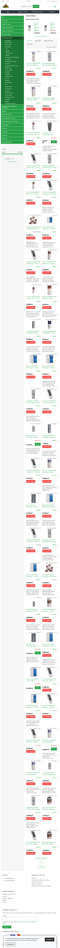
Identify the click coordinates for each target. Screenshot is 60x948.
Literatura (5, 135)
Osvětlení (5, 21)
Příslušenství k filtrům (11, 61)
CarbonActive (9, 76)
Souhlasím (49, 939)
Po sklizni (4, 128)
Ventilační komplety (10, 103)
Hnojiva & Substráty (7, 31)
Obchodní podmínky (37, 882)
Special (7, 55)
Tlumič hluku (8, 95)
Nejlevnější (38, 41)
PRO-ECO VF (8, 89)
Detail (54, 142)
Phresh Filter (8, 86)
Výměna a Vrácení (37, 884)
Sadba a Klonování (7, 27)
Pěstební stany (6, 24)
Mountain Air (8, 82)
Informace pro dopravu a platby (40, 880)
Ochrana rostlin (6, 34)
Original (8, 51)
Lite (6, 49)
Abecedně (30, 44)
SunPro (4, 902)
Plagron (4, 900)
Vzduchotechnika (7, 38)
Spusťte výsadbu (7, 142)
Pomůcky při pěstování (8, 118)
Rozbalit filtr (11, 161)
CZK (48, 1)
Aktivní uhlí (8, 45)
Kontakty (28, 1)
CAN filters (8, 47)
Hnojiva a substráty (7, 898)
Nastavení (10, 944)
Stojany (7, 101)
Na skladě (9, 159)
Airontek (7, 72)
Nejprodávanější (48, 41)
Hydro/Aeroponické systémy (10, 121)
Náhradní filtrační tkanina (12, 57)
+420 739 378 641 (9, 880)
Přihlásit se (7, 927)
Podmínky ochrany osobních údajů (41, 886)
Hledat (36, 6)
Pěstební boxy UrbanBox (8, 894)
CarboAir (7, 74)
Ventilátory (8, 40)
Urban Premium (9, 93)
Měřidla (4, 111)
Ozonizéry (7, 99)
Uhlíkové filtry (8, 42)
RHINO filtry (8, 68)
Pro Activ (7, 63)
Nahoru (42, 867)
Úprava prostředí (7, 114)
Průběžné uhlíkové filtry (11, 66)
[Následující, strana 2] (41, 862)
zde (35, 940)
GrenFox (7, 80)
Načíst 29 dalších (41, 858)
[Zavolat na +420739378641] (4, 1)
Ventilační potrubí (9, 97)
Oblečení (4, 138)
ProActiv (7, 91)
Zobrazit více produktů (41, 36)
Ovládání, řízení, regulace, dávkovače (9, 107)
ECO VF (7, 78)
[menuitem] (8, 11)
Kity (3, 17)
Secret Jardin (8, 70)
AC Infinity (8, 59)
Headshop (5, 132)
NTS (6, 84)
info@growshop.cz (10, 878)
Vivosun (4, 896)
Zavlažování (5, 125)
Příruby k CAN (9, 53)
